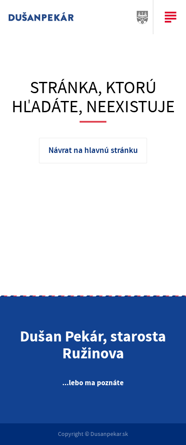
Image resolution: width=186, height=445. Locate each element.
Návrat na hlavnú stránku (93, 150)
